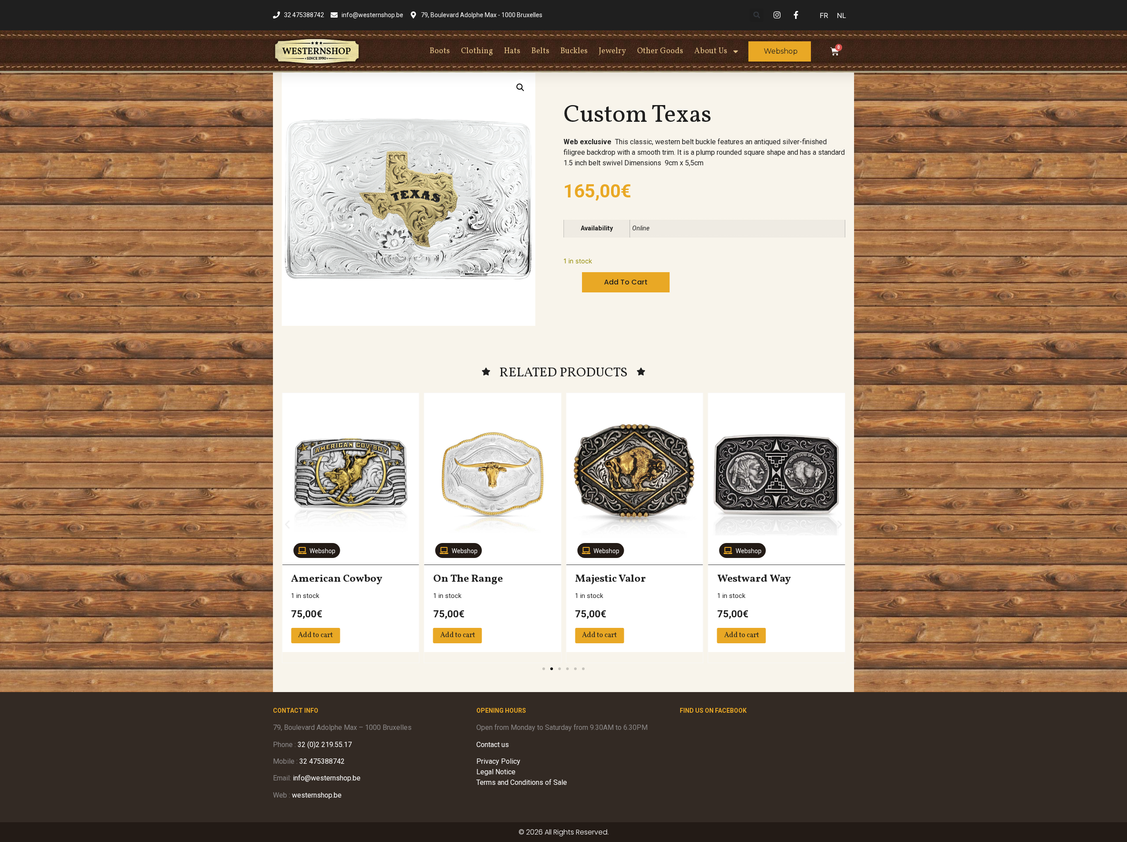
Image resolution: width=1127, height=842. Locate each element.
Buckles (574, 51)
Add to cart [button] (315, 635)
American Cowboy (336, 579)
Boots (440, 51)
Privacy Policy (498, 761)
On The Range (468, 579)
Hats (512, 51)
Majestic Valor (610, 579)
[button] (756, 15)
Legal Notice (496, 772)
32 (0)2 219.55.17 (325, 744)
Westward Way (754, 579)
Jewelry (612, 51)
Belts (540, 51)
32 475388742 (322, 761)
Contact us (492, 744)
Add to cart (626, 282)
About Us (710, 51)
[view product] (351, 474)
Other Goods (660, 51)
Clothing (477, 51)
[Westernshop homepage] (317, 51)
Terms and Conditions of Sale (521, 782)
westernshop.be (317, 795)
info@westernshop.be (327, 778)
